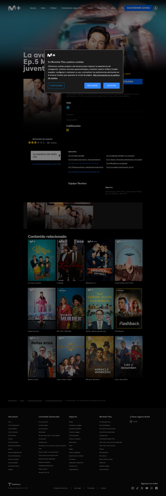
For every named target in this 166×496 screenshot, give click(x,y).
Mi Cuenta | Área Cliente (107, 429)
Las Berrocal (43, 442)
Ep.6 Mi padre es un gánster (116, 163)
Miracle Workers (93, 379)
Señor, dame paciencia (96, 331)
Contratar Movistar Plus (107, 439)
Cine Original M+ (13, 425)
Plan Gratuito (103, 452)
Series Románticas (14, 456)
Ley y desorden (121, 379)
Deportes (101, 8)
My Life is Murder (64, 331)
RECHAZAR (92, 85)
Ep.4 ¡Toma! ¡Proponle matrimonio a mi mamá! (124, 160)
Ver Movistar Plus (104, 422)
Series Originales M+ (15, 452)
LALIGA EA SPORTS (75, 429)
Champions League (75, 425)
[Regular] (35, 142)
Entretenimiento (13, 466)
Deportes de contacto (76, 456)
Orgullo (10, 469)
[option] (36, 215)
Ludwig (60, 283)
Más (113, 8)
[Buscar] (122, 8)
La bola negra (43, 425)
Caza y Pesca (43, 469)
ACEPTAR (111, 85)
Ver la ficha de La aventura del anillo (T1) (83, 172)
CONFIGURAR (56, 85)
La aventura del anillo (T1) (45, 155)
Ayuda (135, 421)
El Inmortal (42, 439)
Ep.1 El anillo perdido (76, 156)
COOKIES (103, 488)
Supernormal (33, 331)
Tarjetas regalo (104, 466)
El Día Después (74, 435)
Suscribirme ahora (138, 8)
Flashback (119, 331)
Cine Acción (12, 435)
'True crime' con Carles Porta (48, 455)
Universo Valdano (75, 439)
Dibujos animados (44, 462)
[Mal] (32, 142)
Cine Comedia (13, 432)
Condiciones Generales (107, 432)
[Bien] (38, 142)
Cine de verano (13, 442)
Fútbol (53, 8)
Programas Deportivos (46, 466)
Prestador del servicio (60, 488)
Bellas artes (33, 379)
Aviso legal (77, 488)
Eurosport (72, 459)
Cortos (10, 439)
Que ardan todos (64, 379)
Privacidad (90, 488)
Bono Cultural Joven (106, 459)
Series (33, 8)
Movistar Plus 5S (44, 472)
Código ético (103, 435)
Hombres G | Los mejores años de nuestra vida (52, 447)
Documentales (13, 463)
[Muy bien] (41, 142)
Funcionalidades (104, 425)
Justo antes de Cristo (124, 283)
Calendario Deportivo (76, 463)
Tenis (89, 8)
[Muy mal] (29, 142)
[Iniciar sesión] (156, 8)
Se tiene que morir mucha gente (49, 435)
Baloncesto (72, 442)
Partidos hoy (73, 466)
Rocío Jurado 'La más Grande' (48, 452)
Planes (101, 449)
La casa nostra (34, 283)
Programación (73, 469)
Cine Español (12, 429)
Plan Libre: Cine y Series (107, 446)
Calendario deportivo (72, 8)
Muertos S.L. (91, 283)
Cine (43, 8)
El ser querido (43, 422)
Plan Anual (102, 456)
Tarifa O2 (102, 463)
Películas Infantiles (14, 446)
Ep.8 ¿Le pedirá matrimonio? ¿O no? (119, 167)
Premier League (74, 432)
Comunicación (104, 469)
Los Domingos (43, 429)
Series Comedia (13, 459)
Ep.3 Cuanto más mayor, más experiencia (84, 160)
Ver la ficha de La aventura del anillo (47, 164)
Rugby (71, 449)
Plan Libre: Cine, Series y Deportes (110, 442)
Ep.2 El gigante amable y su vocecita (120, 156)
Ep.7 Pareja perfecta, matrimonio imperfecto (85, 167)
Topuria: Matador (74, 452)
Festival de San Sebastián (47, 459)
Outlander (42, 432)
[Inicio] (14, 8)
